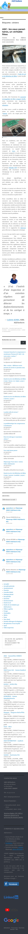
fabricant (23, 228)
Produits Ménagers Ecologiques (13, 621)
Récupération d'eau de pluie (12, 623)
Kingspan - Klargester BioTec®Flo (14, 712)
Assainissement (18, 328)
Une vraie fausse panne (10, 450)
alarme (5, 113)
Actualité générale (9, 586)
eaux (9, 329)
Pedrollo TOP (13, 167)
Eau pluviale (7, 596)
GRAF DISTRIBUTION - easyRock (13, 741)
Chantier (6, 590)
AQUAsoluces (17, 1)
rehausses (5, 105)
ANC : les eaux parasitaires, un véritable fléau (14, 32)
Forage (6, 611)
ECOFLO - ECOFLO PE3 (10, 684)
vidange (20, 847)
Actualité (11, 328)
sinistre (19, 329)
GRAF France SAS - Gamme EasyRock (15, 670)
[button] (24, 120)
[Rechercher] (23, 342)
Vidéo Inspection (9, 627)
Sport (5, 625)
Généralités (7, 613)
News (5, 617)
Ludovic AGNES (13, 320)
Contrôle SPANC (8, 592)
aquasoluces (9, 508)
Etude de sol (7, 602)
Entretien (4, 329)
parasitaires (14, 329)
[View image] (14, 127)
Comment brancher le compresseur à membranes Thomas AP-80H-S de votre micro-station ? (14, 354)
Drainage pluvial (8, 594)
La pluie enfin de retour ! (11, 412)
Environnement (8, 600)
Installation (8, 843)
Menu (1, 17)
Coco (13, 151)
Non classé (7, 619)
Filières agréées (8, 609)
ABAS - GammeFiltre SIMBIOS (13, 656)
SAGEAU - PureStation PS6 (12, 755)
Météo (5, 615)
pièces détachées (18, 849)
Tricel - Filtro (8, 726)
